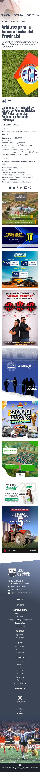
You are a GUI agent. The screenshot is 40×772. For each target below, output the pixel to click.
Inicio (20, 599)
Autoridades (20, 613)
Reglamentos (20, 635)
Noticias (20, 605)
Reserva (20, 664)
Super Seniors (20, 683)
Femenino (20, 677)
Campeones (20, 626)
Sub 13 (20, 674)
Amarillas (20, 653)
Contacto (20, 689)
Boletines (20, 638)
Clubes (20, 617)
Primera (20, 661)
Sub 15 (20, 671)
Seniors (20, 680)
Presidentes (20, 623)
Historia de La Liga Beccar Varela (20, 620)
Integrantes (20, 646)
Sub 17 (20, 667)
